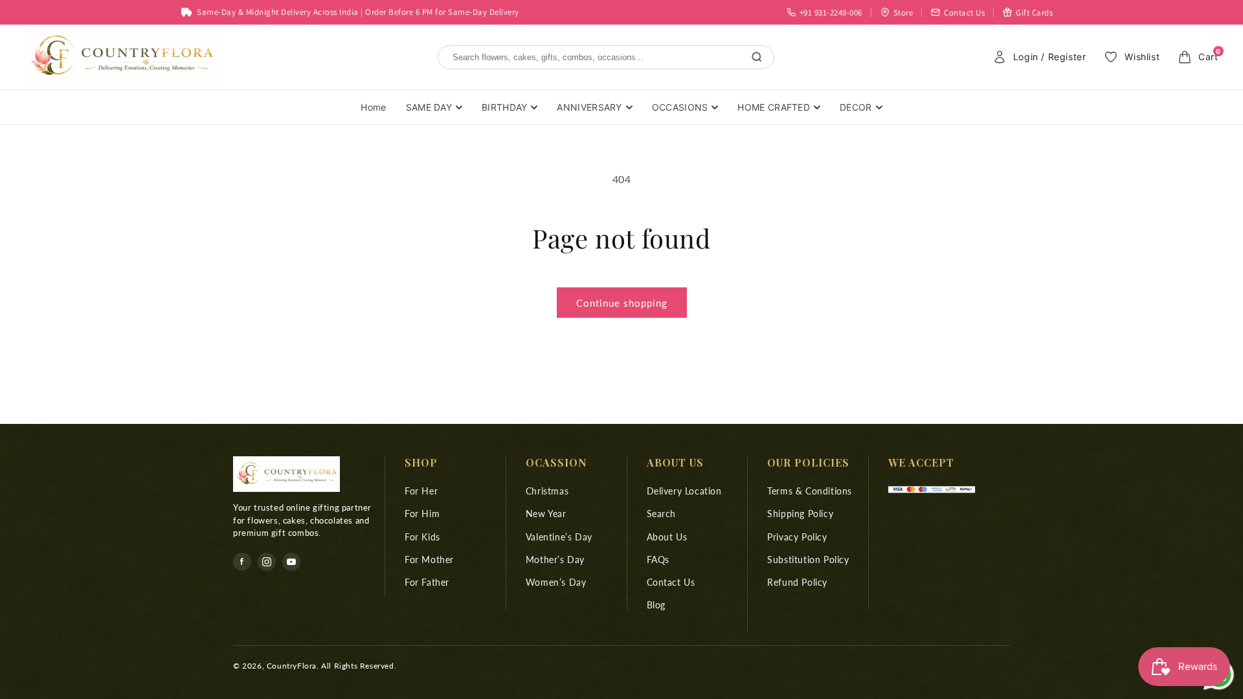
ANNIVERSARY (589, 107)
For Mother (429, 559)
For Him (422, 513)
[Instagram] (267, 562)
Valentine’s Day (559, 536)
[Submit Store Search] (757, 57)
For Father (427, 582)
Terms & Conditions (809, 490)
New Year (546, 513)
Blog (656, 604)
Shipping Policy (800, 513)
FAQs (658, 559)
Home (373, 107)
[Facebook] (242, 562)
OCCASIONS (680, 107)
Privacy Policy (797, 536)
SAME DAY (429, 107)
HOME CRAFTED (773, 107)
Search (662, 513)
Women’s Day (556, 582)
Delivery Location (684, 490)
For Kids (422, 536)
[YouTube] (291, 562)
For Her (421, 490)
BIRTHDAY (504, 107)
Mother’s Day (555, 559)
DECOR (856, 107)
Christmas (547, 490)
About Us (667, 536)
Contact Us (671, 582)
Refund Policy (797, 582)
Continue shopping (621, 303)
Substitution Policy (808, 559)
